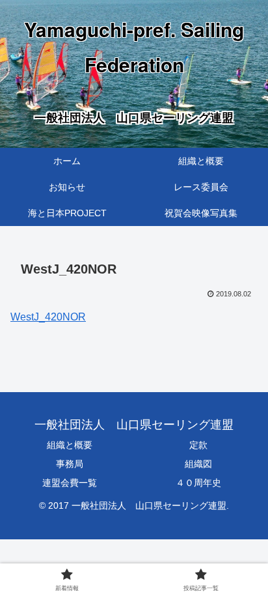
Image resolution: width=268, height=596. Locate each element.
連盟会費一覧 (69, 482)
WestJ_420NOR (48, 316)
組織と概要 (69, 445)
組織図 (198, 464)
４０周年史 (198, 482)
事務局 (69, 464)
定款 (198, 445)
